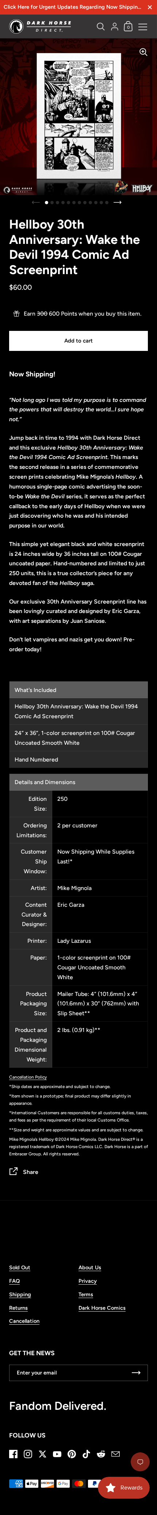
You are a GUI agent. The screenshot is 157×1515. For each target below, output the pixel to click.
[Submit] (136, 1373)
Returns (18, 1308)
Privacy (87, 1281)
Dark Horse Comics (102, 1308)
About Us (89, 1267)
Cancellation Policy (28, 1077)
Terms (85, 1294)
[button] (46, 202)
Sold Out (19, 1267)
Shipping (20, 1294)
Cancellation (24, 1321)
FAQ (14, 1281)
